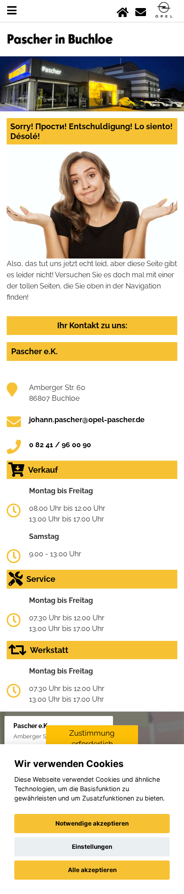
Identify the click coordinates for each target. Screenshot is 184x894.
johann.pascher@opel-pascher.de (87, 419)
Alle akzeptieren (92, 869)
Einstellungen (92, 846)
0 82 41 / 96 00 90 (60, 445)
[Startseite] (123, 10)
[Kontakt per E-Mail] (140, 10)
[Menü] (11, 10)
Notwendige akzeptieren (92, 823)
